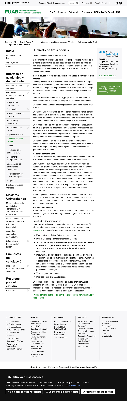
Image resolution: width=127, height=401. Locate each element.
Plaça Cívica (59, 334)
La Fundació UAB (13, 317)
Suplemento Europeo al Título (14, 158)
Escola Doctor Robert (28, 42)
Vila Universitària (37, 351)
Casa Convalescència (39, 329)
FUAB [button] (52, 12)
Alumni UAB (35, 326)
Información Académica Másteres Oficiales (57, 42)
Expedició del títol (15, 134)
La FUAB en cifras (13, 324)
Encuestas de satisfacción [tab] (14, 257)
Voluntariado (107, 336)
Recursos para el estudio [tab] (13, 282)
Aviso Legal (41, 367)
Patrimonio (59, 317)
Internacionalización (14, 327)
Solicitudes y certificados (12, 122)
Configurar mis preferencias (63, 391)
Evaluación (12, 109)
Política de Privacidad (58, 367)
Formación (82, 317)
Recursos (10, 290)
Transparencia (59, 3)
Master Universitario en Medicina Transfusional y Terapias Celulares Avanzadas (15, 209)
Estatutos (10, 335)
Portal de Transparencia (15, 329)
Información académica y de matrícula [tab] (15, 77)
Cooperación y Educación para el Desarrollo (109, 328)
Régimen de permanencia (13, 104)
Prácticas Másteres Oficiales (14, 186)
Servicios (34, 317)
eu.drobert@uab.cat (107, 75)
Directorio (85, 3)
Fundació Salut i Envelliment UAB (37, 342)
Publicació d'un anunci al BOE (14, 151)
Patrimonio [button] (74, 12)
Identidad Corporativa (14, 349)
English (104, 3)
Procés (10, 145)
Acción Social (108, 317)
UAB (118, 12)
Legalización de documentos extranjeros (14, 166)
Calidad (9, 66)
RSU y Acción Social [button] (104, 12)
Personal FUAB (45, 3)
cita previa (37, 230)
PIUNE (104, 333)
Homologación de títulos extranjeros (15, 175)
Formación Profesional (87, 336)
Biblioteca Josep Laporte (37, 355)
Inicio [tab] (10, 51)
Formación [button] (87, 12)
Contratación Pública (14, 341)
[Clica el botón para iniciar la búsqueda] (77, 3)
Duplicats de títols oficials (15, 140)
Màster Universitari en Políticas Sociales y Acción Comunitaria (15, 222)
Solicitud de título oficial (87, 42)
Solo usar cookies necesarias (25, 391)
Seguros (11, 180)
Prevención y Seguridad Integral (85, 327)
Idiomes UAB (83, 346)
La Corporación (12, 321)
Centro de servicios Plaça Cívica (38, 333)
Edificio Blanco (60, 324)
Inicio (32, 367)
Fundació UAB (10, 42)
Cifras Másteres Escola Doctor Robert (13, 244)
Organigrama (12, 62)
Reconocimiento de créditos (15, 115)
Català (97, 3)
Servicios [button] (62, 12)
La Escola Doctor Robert (13, 57)
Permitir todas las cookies (99, 391)
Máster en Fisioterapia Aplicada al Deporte (15, 268)
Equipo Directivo (12, 332)
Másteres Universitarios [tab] (16, 197)
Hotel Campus (59, 332)
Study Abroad (83, 343)
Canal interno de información (12, 345)
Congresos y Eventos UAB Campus (39, 322)
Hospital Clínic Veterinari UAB (36, 347)
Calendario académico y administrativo (12, 234)
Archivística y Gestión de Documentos (86, 322)
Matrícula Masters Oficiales (14, 87)
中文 (110, 3)
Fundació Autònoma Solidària (38, 338)
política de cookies (72, 385)
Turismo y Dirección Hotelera (86, 332)
